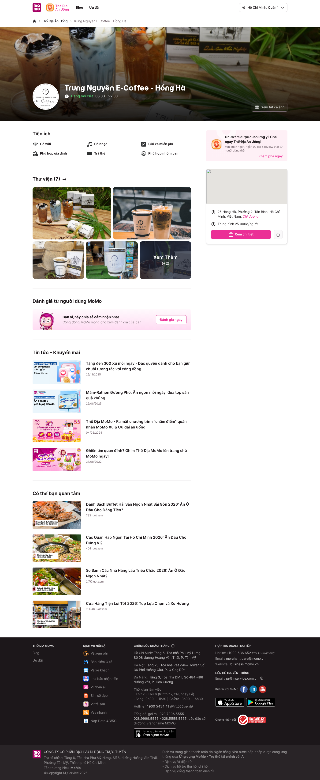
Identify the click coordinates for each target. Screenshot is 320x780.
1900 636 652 (252, 653)
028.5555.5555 (174, 718)
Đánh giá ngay (171, 320)
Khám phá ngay (271, 156)
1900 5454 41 (158, 706)
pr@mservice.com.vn (242, 678)
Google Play (260, 702)
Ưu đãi (94, 7)
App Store (229, 702)
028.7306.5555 (172, 714)
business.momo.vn (244, 664)
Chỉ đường (251, 216)
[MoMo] (34, 21)
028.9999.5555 (146, 718)
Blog (79, 7)
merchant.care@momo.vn (245, 658)
